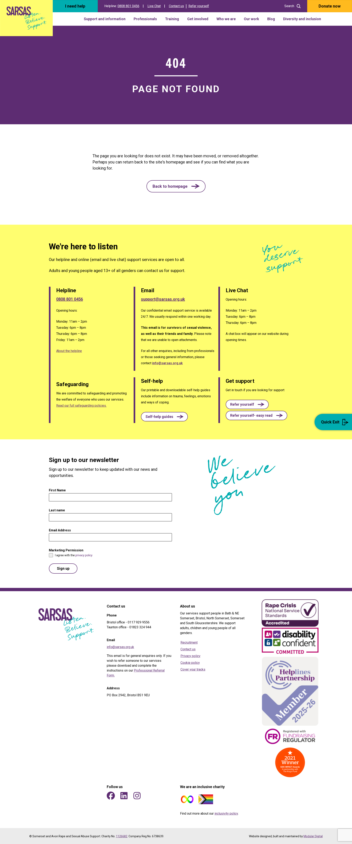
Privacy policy (190, 656)
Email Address (61, 530)
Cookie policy (190, 663)
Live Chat (154, 6)
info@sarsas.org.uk (167, 363)
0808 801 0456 (128, 6)
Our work (251, 19)
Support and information (104, 19)
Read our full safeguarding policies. (81, 406)
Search (289, 6)
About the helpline (69, 351)
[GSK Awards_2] (290, 762)
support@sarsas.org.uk (163, 299)
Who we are (226, 19)
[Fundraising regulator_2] (290, 736)
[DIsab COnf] (290, 641)
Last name (57, 510)
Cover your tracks (192, 669)
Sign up (63, 568)
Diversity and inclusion (302, 19)
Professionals (145, 19)
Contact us (176, 6)
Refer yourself (198, 6)
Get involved (197, 19)
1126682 (121, 836)
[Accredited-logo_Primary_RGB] (290, 613)
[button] (176, 186)
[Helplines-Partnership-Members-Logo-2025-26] (290, 691)
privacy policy (83, 555)
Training (172, 19)
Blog (271, 19)
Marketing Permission (67, 550)
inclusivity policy (226, 813)
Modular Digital (313, 836)
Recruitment (189, 642)
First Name (58, 490)
